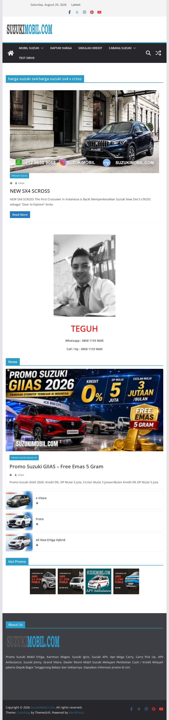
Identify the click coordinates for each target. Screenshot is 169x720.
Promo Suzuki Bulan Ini (24, 457)
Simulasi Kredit (90, 48)
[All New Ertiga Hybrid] (19, 542)
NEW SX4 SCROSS (30, 190)
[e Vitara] (19, 500)
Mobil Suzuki (29, 48)
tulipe (21, 183)
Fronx (40, 519)
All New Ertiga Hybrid (50, 540)
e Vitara (41, 498)
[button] (41, 48)
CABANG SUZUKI (120, 48)
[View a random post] (158, 53)
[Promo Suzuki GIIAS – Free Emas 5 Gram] (84, 410)
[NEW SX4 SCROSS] (84, 131)
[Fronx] (19, 521)
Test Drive (27, 58)
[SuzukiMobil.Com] (11, 53)
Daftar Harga (61, 48)
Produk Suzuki (19, 175)
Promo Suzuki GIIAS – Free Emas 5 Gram (56, 466)
